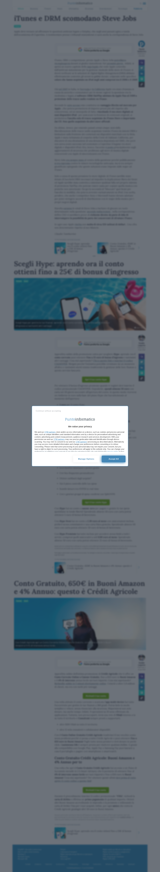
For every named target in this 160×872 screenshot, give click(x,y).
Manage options (86, 459)
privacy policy (112, 451)
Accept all (114, 459)
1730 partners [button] (50, 432)
